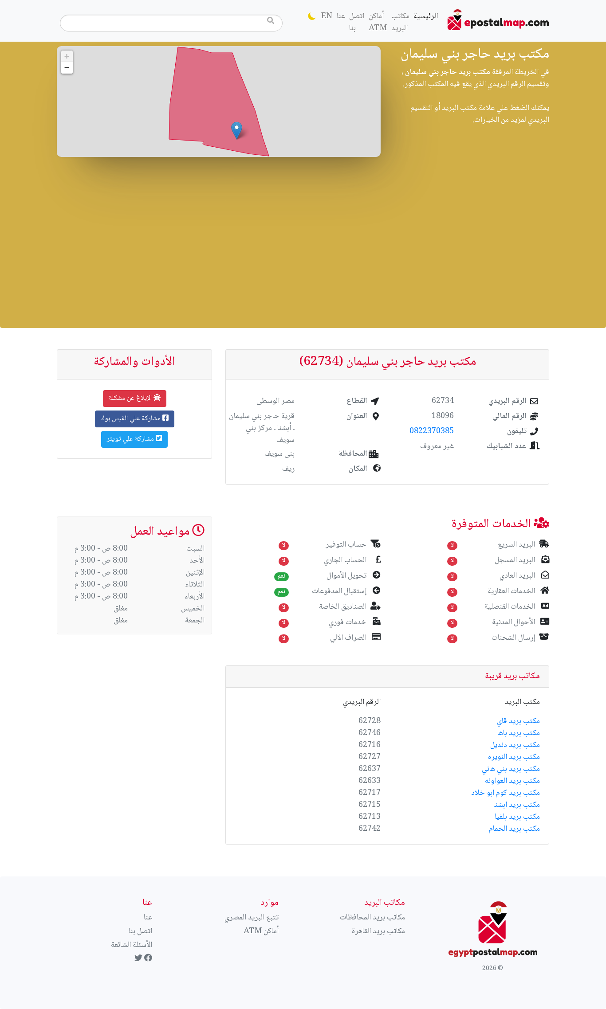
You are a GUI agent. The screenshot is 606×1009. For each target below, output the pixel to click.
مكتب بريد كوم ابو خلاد (505, 793)
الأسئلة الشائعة (131, 945)
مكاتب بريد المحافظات (372, 917)
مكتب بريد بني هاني (511, 769)
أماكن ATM (378, 22)
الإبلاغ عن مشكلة (131, 398)
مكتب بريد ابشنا (516, 805)
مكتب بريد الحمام (514, 829)
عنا (341, 16)
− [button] (66, 67)
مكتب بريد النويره (514, 757)
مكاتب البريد (400, 22)
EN (326, 16)
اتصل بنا (356, 22)
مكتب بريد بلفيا (517, 817)
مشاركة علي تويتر (131, 439)
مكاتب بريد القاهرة (378, 931)
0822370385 (431, 431)
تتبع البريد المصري (251, 917)
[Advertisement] (303, 240)
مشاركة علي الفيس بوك (131, 419)
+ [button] (66, 56)
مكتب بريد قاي (518, 721)
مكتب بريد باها (518, 733)
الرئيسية (424, 16)
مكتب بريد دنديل (515, 745)
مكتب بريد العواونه (512, 781)
